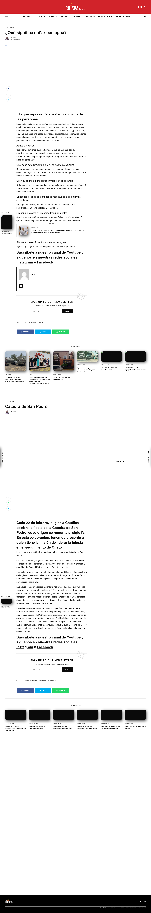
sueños (40, 322)
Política (31, 374)
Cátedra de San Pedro (31, 680)
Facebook (45, 262)
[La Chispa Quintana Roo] (75, 7)
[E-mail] (21, 286)
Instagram (24, 262)
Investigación (57, 374)
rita (15, 37)
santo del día (52, 680)
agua (26, 322)
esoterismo (32, 322)
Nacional (8, 374)
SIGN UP (67, 311)
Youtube (74, 252)
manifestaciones (27, 123)
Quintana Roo (9, 27)
